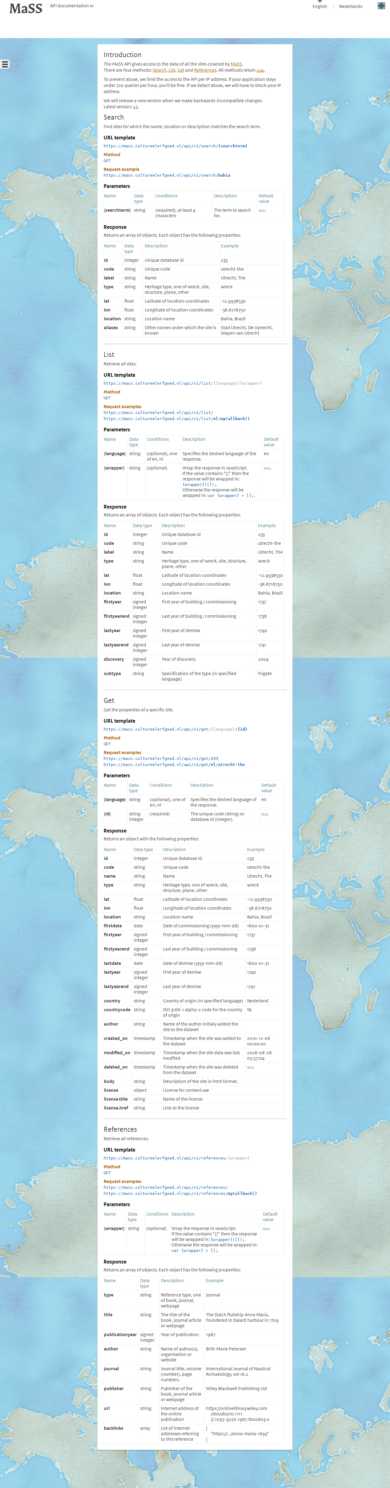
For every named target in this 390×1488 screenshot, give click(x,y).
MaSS (236, 64)
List (171, 70)
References (205, 70)
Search (159, 70)
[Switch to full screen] (381, 5)
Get (180, 70)
